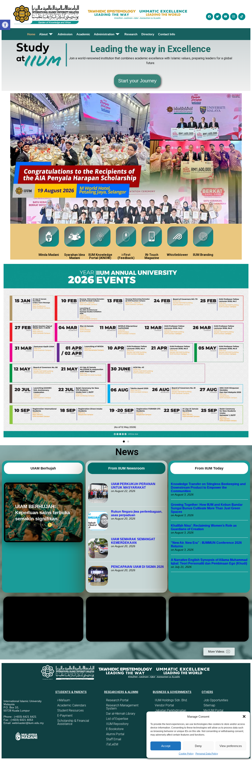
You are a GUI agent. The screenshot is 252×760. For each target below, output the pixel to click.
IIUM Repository (117, 724)
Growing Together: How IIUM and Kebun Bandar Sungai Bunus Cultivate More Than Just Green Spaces (207, 508)
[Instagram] (233, 16)
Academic (83, 34)
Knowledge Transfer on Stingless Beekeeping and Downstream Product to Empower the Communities (208, 487)
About (43, 34)
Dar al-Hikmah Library (120, 713)
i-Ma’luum (63, 700)
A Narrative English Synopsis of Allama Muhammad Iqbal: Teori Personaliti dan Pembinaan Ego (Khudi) (209, 561)
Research (130, 34)
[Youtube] (225, 16)
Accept (165, 746)
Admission (65, 34)
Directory (147, 34)
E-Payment (64, 715)
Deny (198, 746)
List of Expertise (117, 719)
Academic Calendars (71, 705)
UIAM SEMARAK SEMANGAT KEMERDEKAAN (133, 540)
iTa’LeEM (112, 744)
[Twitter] (217, 16)
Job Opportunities (216, 700)
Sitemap (209, 705)
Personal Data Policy (206, 753)
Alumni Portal (115, 734)
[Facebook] (209, 16)
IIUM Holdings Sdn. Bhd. (171, 700)
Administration (104, 34)
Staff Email (113, 739)
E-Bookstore (115, 729)
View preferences (231, 746)
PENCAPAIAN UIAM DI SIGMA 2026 (137, 566)
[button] (244, 716)
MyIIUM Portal (213, 710)
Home (31, 34)
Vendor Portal (164, 705)
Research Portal (117, 700)
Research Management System (122, 706)
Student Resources (70, 710)
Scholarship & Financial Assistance (73, 722)
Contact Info (166, 34)
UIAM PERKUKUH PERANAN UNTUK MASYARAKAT (133, 485)
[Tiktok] (241, 16)
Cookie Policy (186, 753)
